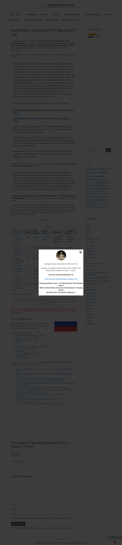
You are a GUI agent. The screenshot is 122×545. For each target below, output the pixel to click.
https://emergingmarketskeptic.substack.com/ (61, 279)
